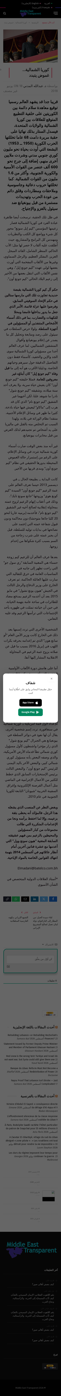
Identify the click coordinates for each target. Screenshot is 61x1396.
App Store (28, 702)
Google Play (28, 712)
